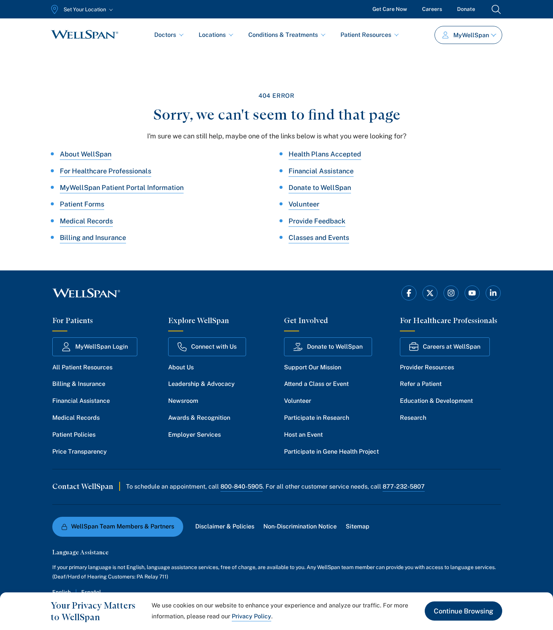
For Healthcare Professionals (105, 171)
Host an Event (303, 434)
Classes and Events (319, 237)
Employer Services (194, 434)
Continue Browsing (463, 611)
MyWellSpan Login (101, 346)
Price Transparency (79, 451)
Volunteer (304, 204)
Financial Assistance (321, 171)
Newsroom (183, 400)
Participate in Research (316, 417)
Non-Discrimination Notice (300, 526)
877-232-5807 (404, 486)
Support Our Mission (312, 367)
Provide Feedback (317, 221)
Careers (432, 9)
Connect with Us (214, 346)
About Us (181, 367)
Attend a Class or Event (316, 383)
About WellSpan (85, 154)
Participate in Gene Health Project (331, 451)
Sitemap (357, 526)
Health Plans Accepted (325, 154)
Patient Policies (74, 434)
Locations (212, 34)
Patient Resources (365, 34)
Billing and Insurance (93, 237)
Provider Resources (427, 367)
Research (413, 417)
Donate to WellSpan (320, 187)
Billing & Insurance (78, 383)
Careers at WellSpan (451, 346)
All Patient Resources (82, 367)
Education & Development (436, 400)
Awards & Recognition (199, 417)
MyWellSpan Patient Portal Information (122, 187)
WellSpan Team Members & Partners (122, 526)
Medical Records (86, 221)
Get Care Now (389, 9)
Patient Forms (82, 204)
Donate (466, 9)
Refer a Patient (421, 383)
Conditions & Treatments (283, 34)
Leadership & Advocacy (201, 383)
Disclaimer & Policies (224, 526)
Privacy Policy (251, 616)
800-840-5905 (241, 486)
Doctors (165, 34)
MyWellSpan (471, 35)
